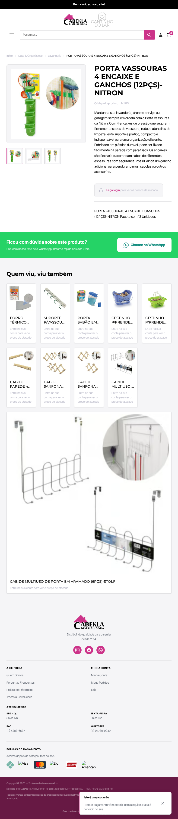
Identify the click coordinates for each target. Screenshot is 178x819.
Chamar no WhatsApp (148, 245)
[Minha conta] (160, 34)
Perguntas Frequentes (20, 682)
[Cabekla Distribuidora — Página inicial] (75, 19)
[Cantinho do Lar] (102, 19)
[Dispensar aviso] (163, 803)
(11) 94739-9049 (101, 730)
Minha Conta (99, 675)
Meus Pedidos (100, 682)
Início (9, 55)
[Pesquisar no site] (149, 35)
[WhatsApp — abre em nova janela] (100, 650)
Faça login (113, 190)
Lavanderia (54, 55)
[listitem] (14, 156)
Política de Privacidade (19, 689)
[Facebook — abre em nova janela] (89, 650)
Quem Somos (14, 675)
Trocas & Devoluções (19, 697)
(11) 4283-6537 (15, 730)
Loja (93, 689)
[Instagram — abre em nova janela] (77, 650)
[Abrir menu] (11, 35)
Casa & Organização (30, 55)
